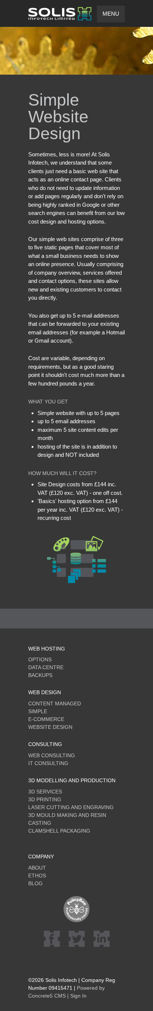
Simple (37, 711)
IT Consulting (48, 763)
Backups (40, 675)
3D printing (44, 799)
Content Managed (54, 703)
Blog (35, 883)
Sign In (78, 996)
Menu (110, 13)
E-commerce (46, 719)
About (37, 868)
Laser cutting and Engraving (71, 807)
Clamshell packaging (59, 831)
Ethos (37, 876)
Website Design (50, 727)
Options (40, 659)
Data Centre (46, 667)
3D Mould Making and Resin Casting (67, 819)
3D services (45, 792)
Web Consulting (51, 755)
